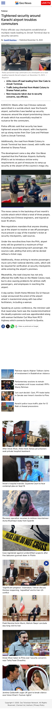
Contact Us (21, 705)
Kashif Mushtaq (10, 40)
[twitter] (8, 326)
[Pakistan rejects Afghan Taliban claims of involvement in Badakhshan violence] (7, 374)
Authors (30, 705)
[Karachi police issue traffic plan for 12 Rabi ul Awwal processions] (7, 407)
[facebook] (3, 326)
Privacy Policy (39, 705)
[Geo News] (23, 3)
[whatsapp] (12, 326)
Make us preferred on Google (28, 326)
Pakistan (4, 11)
